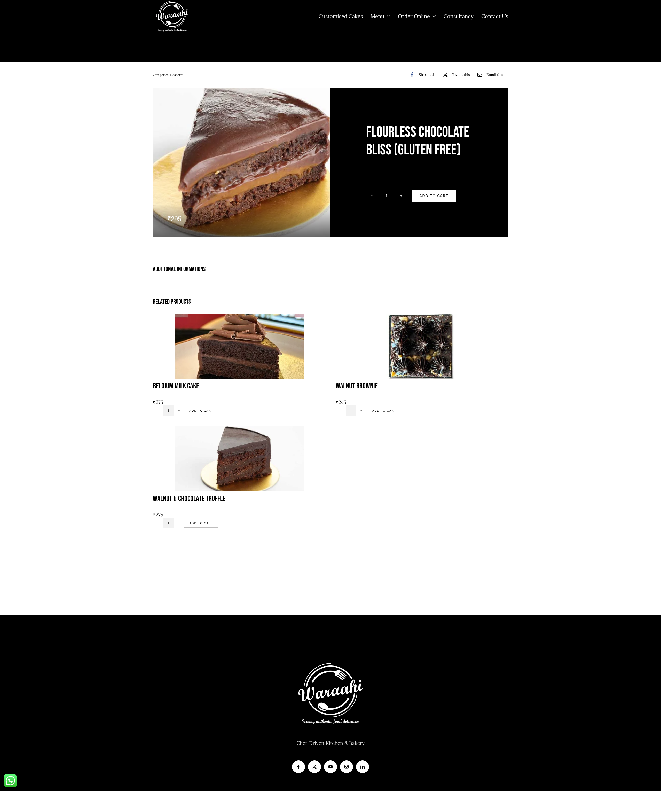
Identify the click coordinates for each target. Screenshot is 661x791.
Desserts (176, 75)
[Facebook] (298, 766)
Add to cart (433, 195)
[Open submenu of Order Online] (433, 16)
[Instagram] (346, 766)
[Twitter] (314, 766)
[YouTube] (330, 766)
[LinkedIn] (362, 766)
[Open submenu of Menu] (387, 16)
